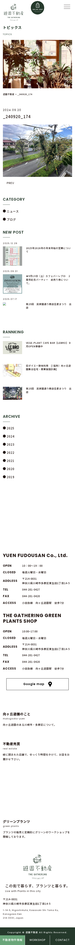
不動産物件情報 (12, 940)
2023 (10, 444)
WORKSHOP (37, 940)
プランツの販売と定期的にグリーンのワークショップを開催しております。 (36, 828)
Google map (33, 684)
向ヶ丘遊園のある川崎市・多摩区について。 (30, 719)
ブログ (11, 219)
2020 (10, 469)
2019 (10, 477)
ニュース (13, 211)
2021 (10, 461)
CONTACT (62, 940)
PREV (10, 183)
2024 (10, 436)
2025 (10, 428)
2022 (10, 453)
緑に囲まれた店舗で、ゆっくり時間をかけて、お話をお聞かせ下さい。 (36, 751)
